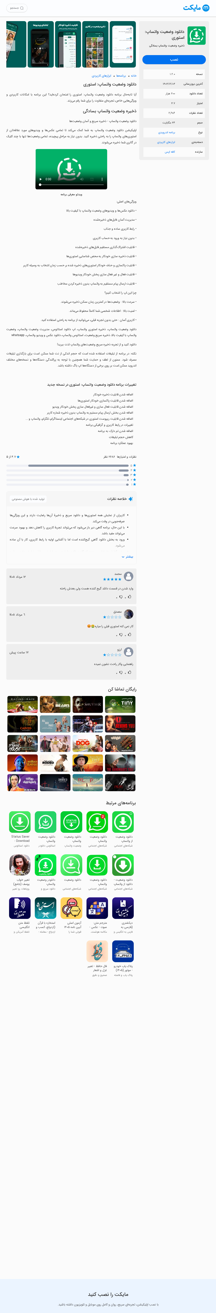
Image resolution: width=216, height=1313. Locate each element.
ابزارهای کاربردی (166, 142)
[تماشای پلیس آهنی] (88, 725)
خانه (133, 75)
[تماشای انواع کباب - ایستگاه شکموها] (120, 745)
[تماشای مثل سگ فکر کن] (88, 745)
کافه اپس (170, 152)
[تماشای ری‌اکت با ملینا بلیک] (22, 784)
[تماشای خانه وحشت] (22, 745)
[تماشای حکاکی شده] (22, 725)
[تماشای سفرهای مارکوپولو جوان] (88, 784)
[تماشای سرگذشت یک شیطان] (120, 784)
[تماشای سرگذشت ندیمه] (120, 764)
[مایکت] (196, 11)
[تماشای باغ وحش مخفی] (55, 745)
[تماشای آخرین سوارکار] (55, 764)
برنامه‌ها (121, 75)
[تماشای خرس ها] (55, 706)
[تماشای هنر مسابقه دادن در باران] (22, 706)
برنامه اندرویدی (166, 132)
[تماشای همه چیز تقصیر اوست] (55, 725)
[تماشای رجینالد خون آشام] (22, 764)
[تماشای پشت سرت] (120, 725)
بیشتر (129, 556)
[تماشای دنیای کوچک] (120, 706)
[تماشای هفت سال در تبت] (88, 764)
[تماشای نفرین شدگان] (55, 784)
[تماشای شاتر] (88, 706)
